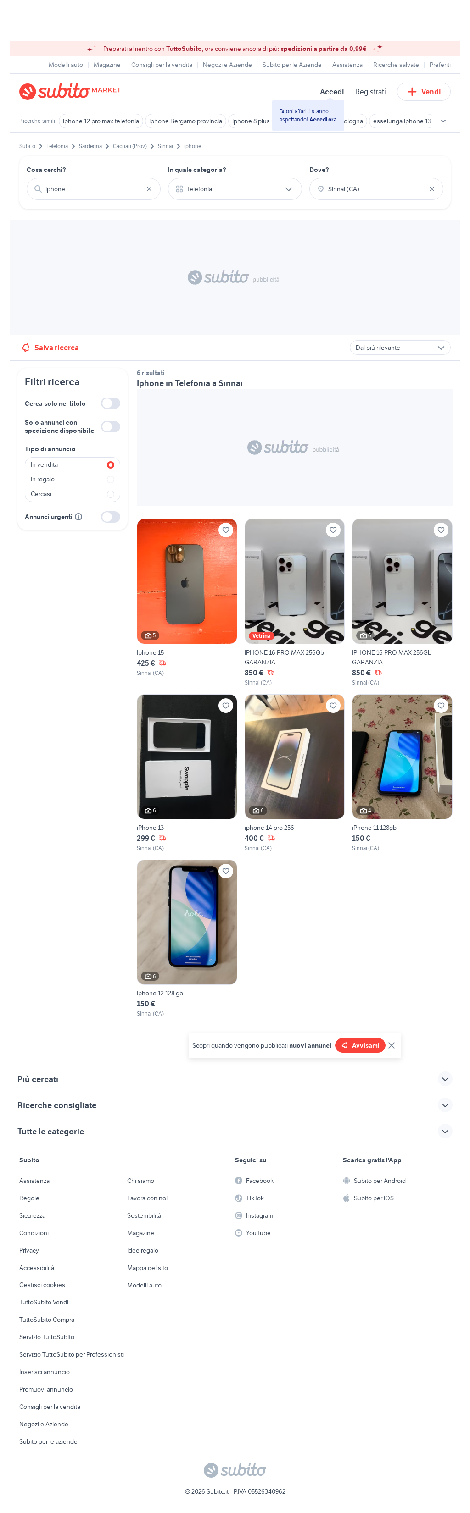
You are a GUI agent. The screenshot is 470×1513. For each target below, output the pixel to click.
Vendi (431, 91)
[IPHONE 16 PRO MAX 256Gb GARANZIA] (295, 602)
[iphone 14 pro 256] (295, 773)
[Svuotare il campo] (149, 188)
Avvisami (366, 1045)
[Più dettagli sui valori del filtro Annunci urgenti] (78, 517)
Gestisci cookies (42, 1285)
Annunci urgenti (49, 517)
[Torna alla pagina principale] (72, 91)
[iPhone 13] (187, 773)
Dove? (319, 170)
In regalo (43, 479)
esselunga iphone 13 (402, 121)
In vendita (44, 464)
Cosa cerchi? (46, 170)
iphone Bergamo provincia (185, 121)
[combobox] (93, 188)
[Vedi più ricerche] (443, 121)
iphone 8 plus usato (259, 121)
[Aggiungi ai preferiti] (225, 530)
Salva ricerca (56, 347)
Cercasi (41, 494)
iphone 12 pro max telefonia (101, 121)
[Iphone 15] (187, 602)
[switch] (110, 403)
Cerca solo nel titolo (55, 403)
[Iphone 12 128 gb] (187, 939)
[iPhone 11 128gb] (402, 773)
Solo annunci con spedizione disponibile (59, 426)
